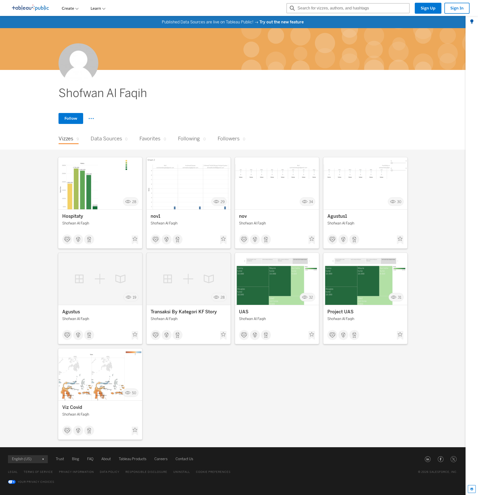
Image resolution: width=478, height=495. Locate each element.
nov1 (155, 216)
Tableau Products (132, 459)
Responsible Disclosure (146, 472)
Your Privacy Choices (36, 482)
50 (134, 393)
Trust (60, 459)
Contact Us (184, 459)
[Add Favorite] (135, 239)
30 (399, 202)
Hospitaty (72, 216)
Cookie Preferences (213, 472)
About (106, 459)
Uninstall (181, 472)
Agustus (71, 312)
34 (311, 202)
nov (243, 216)
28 (134, 202)
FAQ (90, 459)
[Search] (291, 8)
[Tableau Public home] (30, 8)
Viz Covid (72, 407)
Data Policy (110, 472)
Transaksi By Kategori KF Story (184, 312)
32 (311, 297)
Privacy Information (76, 472)
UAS (243, 312)
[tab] (472, 22)
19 (134, 297)
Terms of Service (38, 472)
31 (399, 297)
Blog (75, 459)
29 (223, 202)
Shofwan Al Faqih (75, 223)
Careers (161, 459)
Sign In (457, 8)
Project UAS (340, 312)
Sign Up (428, 8)
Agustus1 (337, 216)
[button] (428, 459)
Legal (13, 472)
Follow (70, 118)
